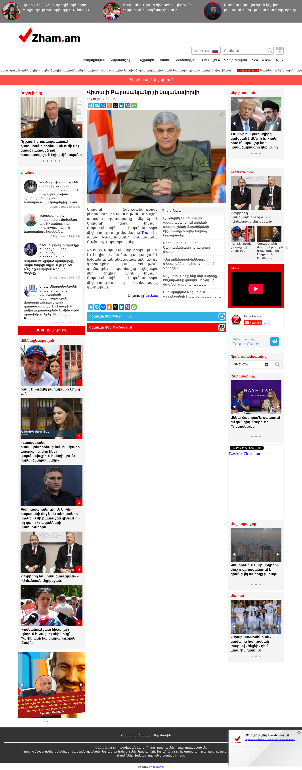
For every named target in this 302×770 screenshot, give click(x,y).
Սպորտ (237, 595)
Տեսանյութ (211, 60)
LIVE (235, 268)
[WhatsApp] (134, 105)
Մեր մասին (162, 735)
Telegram (119, 316)
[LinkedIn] (121, 105)
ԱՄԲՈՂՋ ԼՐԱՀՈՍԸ (52, 330)
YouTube (119, 327)
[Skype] (96, 105)
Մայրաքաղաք (243, 524)
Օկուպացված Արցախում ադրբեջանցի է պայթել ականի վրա (192, 294)
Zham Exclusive (261, 60)
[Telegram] (90, 105)
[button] (24, 127)
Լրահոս (27, 172)
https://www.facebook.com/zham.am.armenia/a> (270, 739)
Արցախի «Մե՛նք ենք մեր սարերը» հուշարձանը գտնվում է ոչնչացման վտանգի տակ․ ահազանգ (192, 280)
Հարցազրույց (243, 376)
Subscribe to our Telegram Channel (246, 341)
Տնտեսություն (186, 60)
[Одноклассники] (109, 105)
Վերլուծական (235, 60)
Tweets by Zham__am (244, 453)
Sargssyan (158, 766)
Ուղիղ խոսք (31, 93)
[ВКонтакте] (103, 105)
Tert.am (146, 232)
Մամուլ (164, 60)
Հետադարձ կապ (135, 735)
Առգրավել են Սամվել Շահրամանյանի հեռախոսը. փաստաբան (187, 247)
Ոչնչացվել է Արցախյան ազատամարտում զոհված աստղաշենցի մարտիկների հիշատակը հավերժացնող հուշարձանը (186, 227)
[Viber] (127, 105)
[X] (115, 105)
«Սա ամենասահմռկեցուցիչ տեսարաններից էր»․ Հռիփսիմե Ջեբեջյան (189, 264)
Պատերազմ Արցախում (151, 80)
